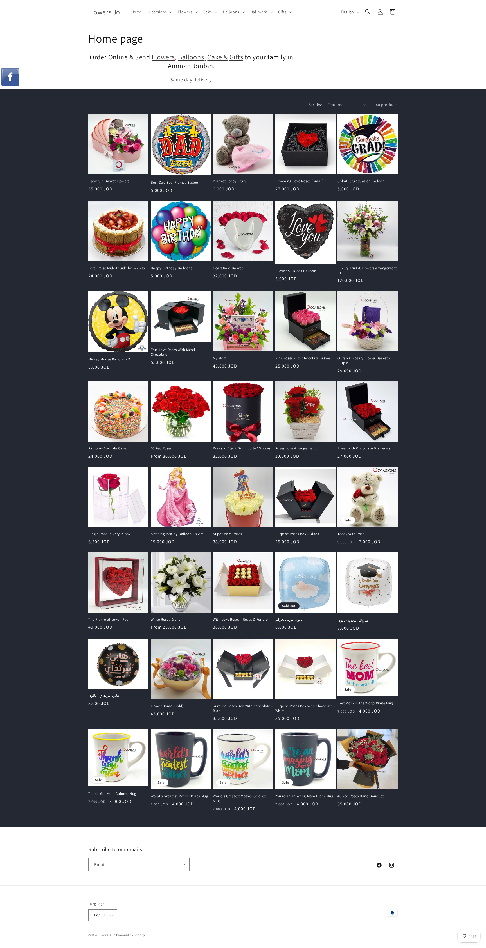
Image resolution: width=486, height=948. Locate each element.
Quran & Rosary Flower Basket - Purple (364, 360)
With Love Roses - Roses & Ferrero (240, 619)
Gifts (236, 56)
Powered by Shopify (130, 935)
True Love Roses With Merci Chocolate (173, 352)
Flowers (163, 56)
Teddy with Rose (351, 534)
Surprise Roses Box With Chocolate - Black (243, 708)
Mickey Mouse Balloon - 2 (109, 359)
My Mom (220, 358)
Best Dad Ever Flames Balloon (176, 182)
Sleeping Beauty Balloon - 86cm (177, 534)
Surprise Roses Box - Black (297, 534)
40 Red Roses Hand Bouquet (361, 796)
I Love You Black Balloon (295, 271)
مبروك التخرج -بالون (353, 620)
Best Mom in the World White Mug (365, 703)
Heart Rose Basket (228, 268)
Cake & (217, 56)
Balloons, (192, 56)
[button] (159, 12)
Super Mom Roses (227, 534)
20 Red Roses (161, 448)
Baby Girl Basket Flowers (108, 181)
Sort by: (315, 104)
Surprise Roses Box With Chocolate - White (305, 708)
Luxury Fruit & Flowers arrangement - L (367, 270)
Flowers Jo (108, 935)
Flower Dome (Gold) (167, 706)
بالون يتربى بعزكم (289, 619)
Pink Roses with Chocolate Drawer (303, 358)
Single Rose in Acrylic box (109, 534)
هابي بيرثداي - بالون (103, 695)
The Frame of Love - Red (108, 619)
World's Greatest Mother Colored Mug (239, 798)
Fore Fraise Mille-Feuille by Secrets (116, 268)
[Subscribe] (183, 864)
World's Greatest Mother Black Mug (179, 796)
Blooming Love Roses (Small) (299, 181)
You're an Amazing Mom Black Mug (304, 796)
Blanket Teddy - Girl (229, 181)
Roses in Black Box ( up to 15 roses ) (243, 448)
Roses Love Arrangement (295, 448)
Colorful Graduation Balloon (361, 181)
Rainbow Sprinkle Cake (107, 448)
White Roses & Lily (166, 619)
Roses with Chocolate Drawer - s (364, 448)
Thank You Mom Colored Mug (112, 793)
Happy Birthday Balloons (171, 268)
